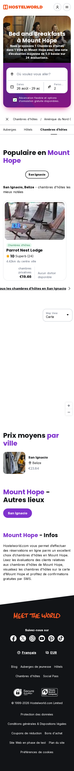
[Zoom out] (69, 412)
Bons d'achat (53, 733)
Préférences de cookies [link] (37, 752)
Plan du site (57, 742)
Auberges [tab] (9, 129)
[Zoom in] (69, 405)
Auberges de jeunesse (36, 666)
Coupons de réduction (26, 733)
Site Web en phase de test (27, 742)
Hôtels (58, 666)
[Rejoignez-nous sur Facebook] (13, 638)
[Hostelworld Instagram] (32, 638)
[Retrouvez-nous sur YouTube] (42, 638)
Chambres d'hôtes (19, 245)
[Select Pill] (57, 7)
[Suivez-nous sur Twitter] (23, 638)
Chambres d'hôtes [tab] (53, 129)
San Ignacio (17, 513)
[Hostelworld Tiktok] (61, 638)
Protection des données (37, 714)
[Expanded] (7, 119)
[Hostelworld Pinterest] (51, 638)
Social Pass (50, 676)
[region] (37, 362)
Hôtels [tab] (28, 129)
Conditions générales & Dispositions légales (37, 723)
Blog (14, 666)
